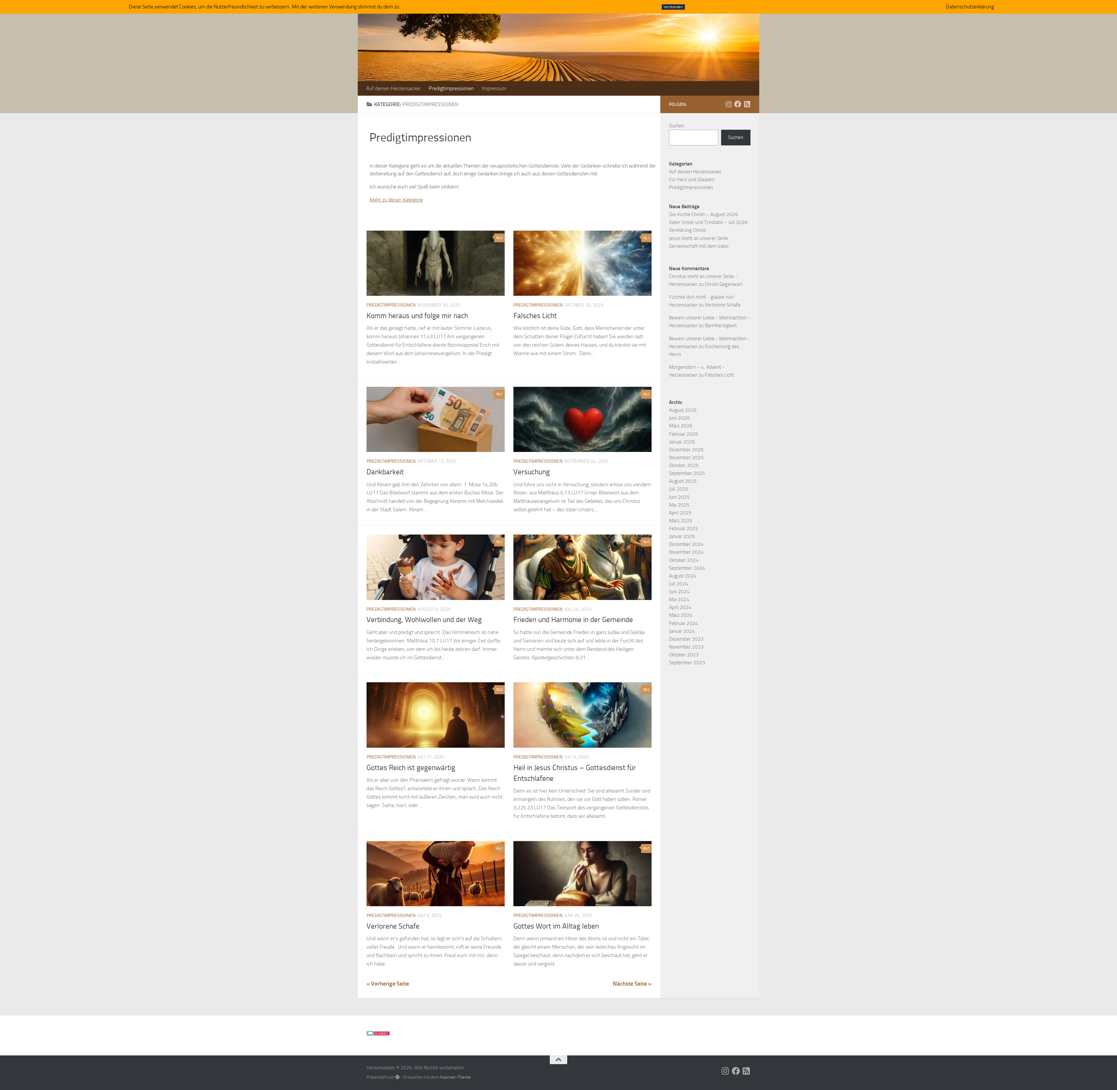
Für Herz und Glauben (691, 179)
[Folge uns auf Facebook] (737, 104)
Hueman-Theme (455, 1077)
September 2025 (687, 473)
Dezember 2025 (686, 450)
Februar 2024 (683, 623)
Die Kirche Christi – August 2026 (703, 214)
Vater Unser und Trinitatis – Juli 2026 (708, 222)
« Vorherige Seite (388, 983)
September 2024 (687, 568)
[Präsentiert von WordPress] (397, 1077)
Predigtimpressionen (451, 88)
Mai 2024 (679, 599)
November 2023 (686, 647)
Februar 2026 (683, 434)
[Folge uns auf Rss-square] (747, 104)
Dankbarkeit (385, 472)
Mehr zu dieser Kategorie (396, 200)
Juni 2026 (679, 418)
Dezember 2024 (686, 544)
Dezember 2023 (686, 639)
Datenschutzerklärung (970, 6)
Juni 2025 (679, 497)
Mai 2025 (679, 505)
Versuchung (531, 472)
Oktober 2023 (684, 655)
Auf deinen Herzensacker (393, 88)
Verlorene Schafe (393, 926)
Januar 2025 (682, 536)
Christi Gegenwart (723, 284)
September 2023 (687, 662)
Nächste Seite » (632, 983)
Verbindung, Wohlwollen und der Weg (424, 619)
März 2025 (680, 520)
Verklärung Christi (687, 230)
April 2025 (680, 513)
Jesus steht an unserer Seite (698, 238)
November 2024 (686, 552)
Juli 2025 (678, 489)
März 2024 (680, 615)
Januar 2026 (682, 442)
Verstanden (673, 7)
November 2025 (686, 457)
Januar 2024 (682, 631)
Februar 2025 (683, 528)
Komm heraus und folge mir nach (417, 315)
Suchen (676, 126)
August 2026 (683, 410)
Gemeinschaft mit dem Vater (699, 246)
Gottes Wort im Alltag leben (556, 926)
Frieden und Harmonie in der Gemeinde (573, 619)
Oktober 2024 (684, 560)
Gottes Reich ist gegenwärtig (411, 767)
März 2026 (680, 426)
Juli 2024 (678, 584)
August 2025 (683, 481)
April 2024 (680, 607)
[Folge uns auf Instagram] (728, 104)
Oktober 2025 (684, 465)
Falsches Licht (535, 315)
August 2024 (683, 576)
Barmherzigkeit (721, 325)
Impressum (494, 88)
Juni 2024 (679, 591)
